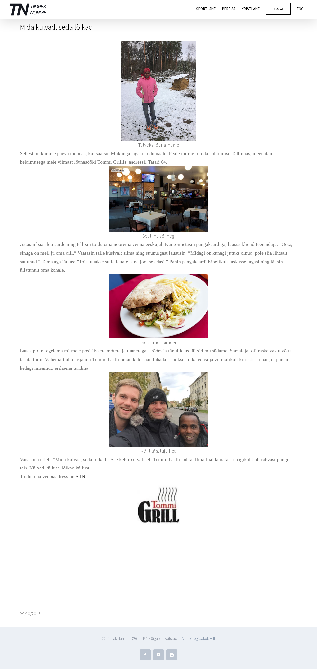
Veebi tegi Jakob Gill (198, 638)
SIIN (80, 476)
